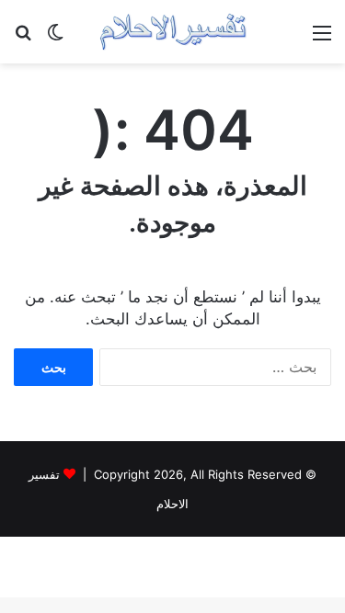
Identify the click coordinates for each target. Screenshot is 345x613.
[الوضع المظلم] (55, 39)
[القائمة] (322, 39)
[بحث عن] (23, 39)
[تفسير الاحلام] (173, 32)
